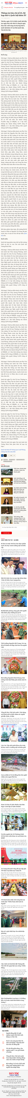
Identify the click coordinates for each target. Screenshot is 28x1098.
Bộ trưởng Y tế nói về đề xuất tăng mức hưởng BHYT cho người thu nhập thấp (15, 1065)
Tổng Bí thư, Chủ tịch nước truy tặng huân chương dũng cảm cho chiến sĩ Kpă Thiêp (15, 1057)
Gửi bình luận (6, 533)
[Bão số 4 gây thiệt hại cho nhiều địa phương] (14, 951)
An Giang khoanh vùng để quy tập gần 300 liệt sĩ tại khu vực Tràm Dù (13, 869)
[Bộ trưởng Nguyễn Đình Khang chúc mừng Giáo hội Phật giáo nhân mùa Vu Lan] (14, 699)
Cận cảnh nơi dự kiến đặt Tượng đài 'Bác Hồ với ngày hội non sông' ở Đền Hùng (13, 966)
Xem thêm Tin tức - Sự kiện (9, 540)
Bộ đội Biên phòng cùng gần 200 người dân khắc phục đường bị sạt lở (13, 612)
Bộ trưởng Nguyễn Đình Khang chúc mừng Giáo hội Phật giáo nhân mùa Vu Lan (13, 680)
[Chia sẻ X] (5, 455)
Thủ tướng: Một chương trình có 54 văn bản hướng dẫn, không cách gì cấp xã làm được (20, 520)
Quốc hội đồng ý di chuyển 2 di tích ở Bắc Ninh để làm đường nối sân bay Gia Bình (20, 481)
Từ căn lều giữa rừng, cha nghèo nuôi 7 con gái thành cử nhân (15, 1050)
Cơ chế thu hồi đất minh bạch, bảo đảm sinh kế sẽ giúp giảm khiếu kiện (20, 509)
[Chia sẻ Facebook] (2, 455)
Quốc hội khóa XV (20, 459)
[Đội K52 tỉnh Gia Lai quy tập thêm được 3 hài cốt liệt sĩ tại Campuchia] (14, 598)
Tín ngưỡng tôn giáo (19, 7)
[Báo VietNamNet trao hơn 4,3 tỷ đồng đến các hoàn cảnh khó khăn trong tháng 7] (14, 1019)
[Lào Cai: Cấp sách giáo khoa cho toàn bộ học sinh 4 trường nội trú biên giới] (14, 762)
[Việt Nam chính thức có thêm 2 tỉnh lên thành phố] (7, 471)
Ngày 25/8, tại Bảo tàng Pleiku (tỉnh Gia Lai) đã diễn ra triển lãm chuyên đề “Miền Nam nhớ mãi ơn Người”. (13, 907)
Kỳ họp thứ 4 (12, 459)
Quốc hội (5, 459)
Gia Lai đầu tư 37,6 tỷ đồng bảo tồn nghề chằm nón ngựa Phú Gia (14, 776)
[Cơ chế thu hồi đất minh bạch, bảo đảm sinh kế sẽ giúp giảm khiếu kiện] (7, 510)
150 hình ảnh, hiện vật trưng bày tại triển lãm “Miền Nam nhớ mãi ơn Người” (13, 901)
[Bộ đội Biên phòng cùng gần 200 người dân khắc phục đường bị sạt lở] (14, 630)
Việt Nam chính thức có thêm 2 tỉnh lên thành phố (20, 470)
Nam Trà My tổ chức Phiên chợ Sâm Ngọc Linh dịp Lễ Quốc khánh (13, 805)
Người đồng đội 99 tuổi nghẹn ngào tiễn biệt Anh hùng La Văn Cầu (14, 1035)
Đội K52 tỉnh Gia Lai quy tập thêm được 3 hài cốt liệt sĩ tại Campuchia (14, 579)
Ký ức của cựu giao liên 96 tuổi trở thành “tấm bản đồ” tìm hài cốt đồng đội (15, 1042)
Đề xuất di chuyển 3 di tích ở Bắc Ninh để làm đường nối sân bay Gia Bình (20, 500)
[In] (11, 455)
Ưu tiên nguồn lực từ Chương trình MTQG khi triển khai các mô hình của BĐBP (13, 836)
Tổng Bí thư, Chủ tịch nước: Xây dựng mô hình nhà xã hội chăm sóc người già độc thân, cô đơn (13, 714)
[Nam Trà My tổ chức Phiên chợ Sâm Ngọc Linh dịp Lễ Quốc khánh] (14, 821)
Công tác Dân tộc (8, 7)
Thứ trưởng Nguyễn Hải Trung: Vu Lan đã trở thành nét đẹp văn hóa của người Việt (14, 645)
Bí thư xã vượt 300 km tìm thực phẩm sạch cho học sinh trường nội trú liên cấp (13, 545)
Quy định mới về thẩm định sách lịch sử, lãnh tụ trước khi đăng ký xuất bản (20, 490)
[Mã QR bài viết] (14, 455)
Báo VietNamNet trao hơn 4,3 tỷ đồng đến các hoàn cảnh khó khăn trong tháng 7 (13, 1000)
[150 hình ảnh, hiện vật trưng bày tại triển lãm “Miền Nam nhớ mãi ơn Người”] (14, 918)
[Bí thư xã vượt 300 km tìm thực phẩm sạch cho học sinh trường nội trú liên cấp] (14, 565)
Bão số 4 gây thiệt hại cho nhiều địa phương (12, 932)
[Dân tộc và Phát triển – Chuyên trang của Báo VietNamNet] (8, 2)
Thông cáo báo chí (8, 461)
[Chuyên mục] (2, 3)
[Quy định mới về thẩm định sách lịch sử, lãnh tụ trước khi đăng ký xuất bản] (7, 491)
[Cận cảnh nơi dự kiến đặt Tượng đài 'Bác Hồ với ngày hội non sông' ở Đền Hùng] (14, 986)
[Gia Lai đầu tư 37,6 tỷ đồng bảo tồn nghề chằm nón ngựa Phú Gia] (14, 792)
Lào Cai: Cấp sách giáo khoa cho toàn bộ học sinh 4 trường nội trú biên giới (13, 746)
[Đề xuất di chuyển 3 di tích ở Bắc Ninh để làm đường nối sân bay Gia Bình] (7, 500)
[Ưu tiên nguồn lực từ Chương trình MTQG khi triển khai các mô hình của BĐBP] (14, 856)
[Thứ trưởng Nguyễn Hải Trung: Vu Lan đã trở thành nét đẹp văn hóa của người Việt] (14, 665)
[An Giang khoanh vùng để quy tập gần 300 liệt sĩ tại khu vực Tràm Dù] (14, 887)
